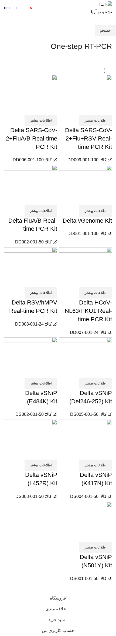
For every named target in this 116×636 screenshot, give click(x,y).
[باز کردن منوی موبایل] (9, 23)
